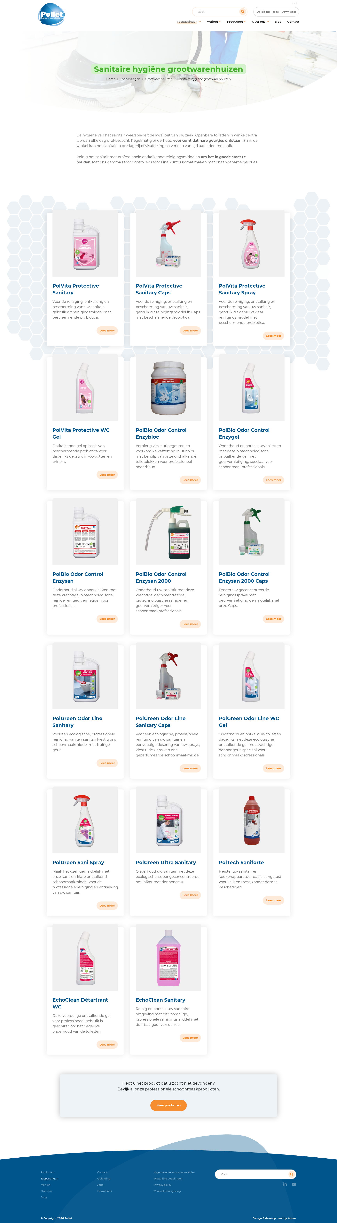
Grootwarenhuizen (159, 79)
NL (293, 3)
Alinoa (292, 1218)
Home (110, 79)
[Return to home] (70, 14)
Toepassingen (130, 79)
